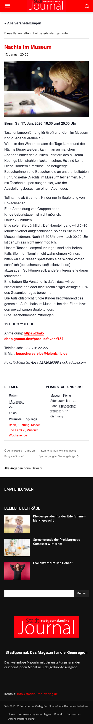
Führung (23, 425)
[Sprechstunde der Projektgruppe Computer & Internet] (17, 547)
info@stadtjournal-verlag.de (37, 694)
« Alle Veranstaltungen (22, 23)
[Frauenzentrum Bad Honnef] (17, 571)
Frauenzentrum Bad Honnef (53, 563)
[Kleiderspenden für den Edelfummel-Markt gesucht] (17, 524)
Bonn (12, 425)
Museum (32, 430)
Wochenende (18, 435)
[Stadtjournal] (46, 627)
